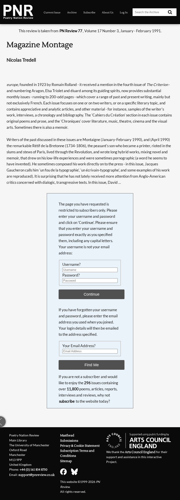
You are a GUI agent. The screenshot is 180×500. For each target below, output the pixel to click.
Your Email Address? (78, 345)
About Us (107, 12)
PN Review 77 (70, 31)
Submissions (69, 441)
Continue (91, 294)
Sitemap (66, 461)
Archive (72, 12)
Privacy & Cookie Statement (80, 446)
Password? (71, 275)
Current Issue (52, 12)
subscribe (67, 401)
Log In (124, 12)
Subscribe (89, 12)
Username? (71, 264)
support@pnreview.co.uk (36, 475)
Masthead (67, 435)
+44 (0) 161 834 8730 (33, 469)
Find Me (92, 365)
